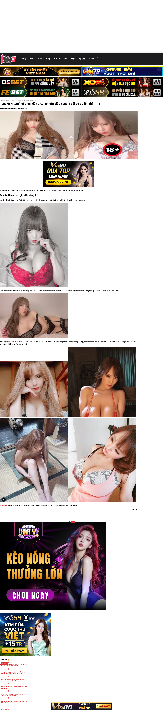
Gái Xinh (8, 100)
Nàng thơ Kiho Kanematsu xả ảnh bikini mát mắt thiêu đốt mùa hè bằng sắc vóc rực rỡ (14, 702)
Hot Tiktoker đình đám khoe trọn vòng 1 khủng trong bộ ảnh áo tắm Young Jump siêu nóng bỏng (13, 664)
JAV (73, 521)
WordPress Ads (4, 709)
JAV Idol (21, 108)
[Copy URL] (84, 514)
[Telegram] (78, 514)
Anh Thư (134, 509)
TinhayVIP (3, 505)
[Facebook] (60, 514)
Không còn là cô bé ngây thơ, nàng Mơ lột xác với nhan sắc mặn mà (14, 687)
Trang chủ (2, 100)
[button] (97, 58)
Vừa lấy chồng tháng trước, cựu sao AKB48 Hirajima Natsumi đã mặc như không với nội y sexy (13, 680)
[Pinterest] (72, 514)
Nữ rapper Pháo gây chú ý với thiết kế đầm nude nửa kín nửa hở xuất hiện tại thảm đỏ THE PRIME (13, 672)
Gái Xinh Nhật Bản (12, 108)
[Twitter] (66, 514)
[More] (90, 514)
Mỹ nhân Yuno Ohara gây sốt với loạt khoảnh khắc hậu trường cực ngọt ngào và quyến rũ (14, 694)
